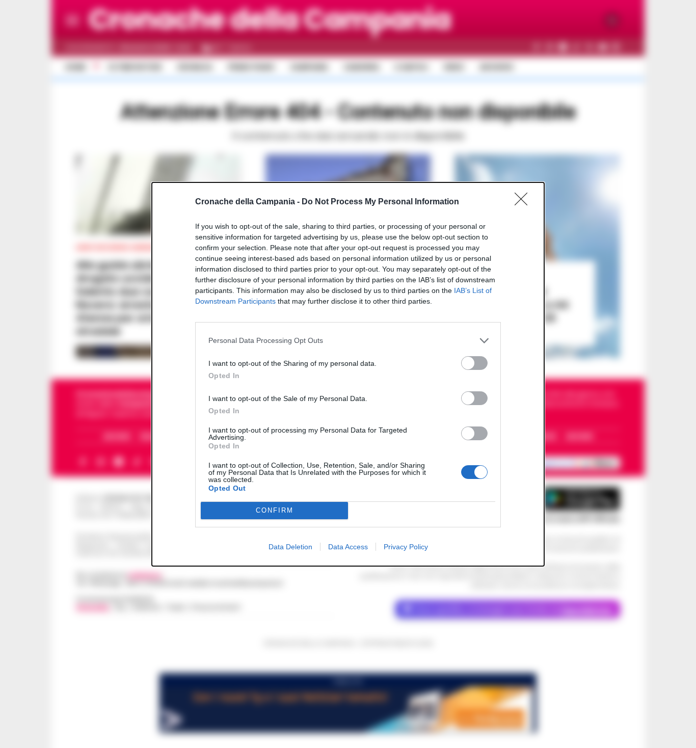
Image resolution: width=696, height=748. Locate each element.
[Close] (524, 202)
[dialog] (348, 374)
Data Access (348, 547)
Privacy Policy (406, 547)
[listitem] (348, 340)
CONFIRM (274, 510)
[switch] (474, 363)
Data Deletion (290, 547)
